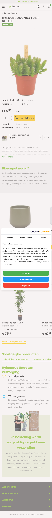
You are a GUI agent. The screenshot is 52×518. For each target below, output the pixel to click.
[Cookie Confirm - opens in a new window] (40, 231)
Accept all (26, 273)
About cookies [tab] (26, 238)
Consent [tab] (9, 238)
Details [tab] (43, 238)
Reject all (26, 285)
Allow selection (26, 279)
